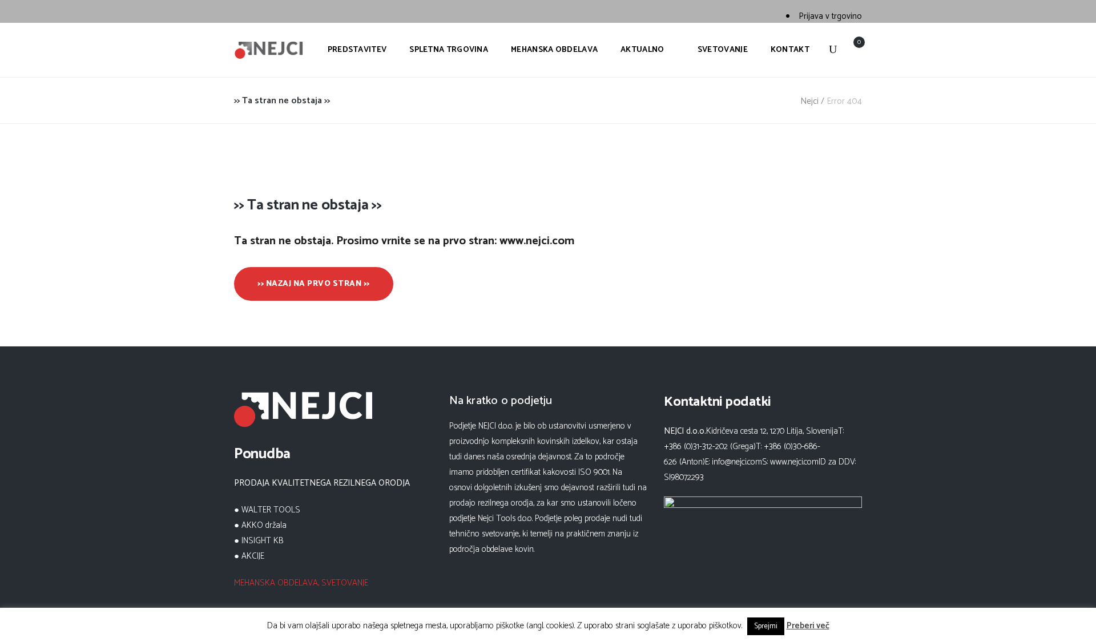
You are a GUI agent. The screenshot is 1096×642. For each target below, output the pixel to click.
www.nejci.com (794, 462)
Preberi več (808, 626)
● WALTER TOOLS (267, 510)
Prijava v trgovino (830, 16)
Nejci (809, 101)
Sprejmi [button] (765, 626)
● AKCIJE (249, 556)
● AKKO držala (260, 525)
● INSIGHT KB (259, 541)
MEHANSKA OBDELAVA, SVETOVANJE (301, 583)
